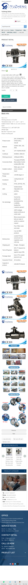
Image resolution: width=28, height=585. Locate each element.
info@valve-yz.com (12, 499)
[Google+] (13, 564)
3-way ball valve (7, 439)
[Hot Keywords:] (25, 26)
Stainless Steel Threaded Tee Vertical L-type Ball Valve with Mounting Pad (9, 461)
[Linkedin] (15, 564)
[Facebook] (10, 564)
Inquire (6, 96)
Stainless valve (6, 441)
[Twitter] (18, 564)
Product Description (8, 110)
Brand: (4, 107)
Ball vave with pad (18, 439)
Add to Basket (10, 100)
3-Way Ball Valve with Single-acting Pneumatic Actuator (19, 461)
